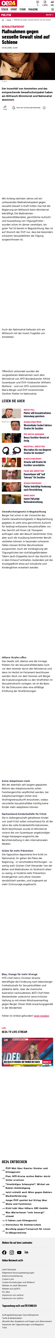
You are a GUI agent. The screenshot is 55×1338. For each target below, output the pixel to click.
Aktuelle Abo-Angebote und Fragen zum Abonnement (27, 1321)
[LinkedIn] (27, 1252)
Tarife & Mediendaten (12, 1318)
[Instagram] (12, 1252)
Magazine (33, 9)
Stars (23, 9)
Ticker (4, 9)
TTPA (4, 1328)
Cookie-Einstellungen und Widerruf (18, 1282)
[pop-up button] (44, 1062)
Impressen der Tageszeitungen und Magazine (23, 1324)
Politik (6, 15)
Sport (14, 9)
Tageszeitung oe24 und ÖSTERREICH (19, 1305)
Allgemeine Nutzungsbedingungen (18, 1273)
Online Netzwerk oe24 (12, 1260)
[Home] (3, 20)
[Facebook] (4, 1252)
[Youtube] (19, 1252)
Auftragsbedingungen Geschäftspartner (20, 1315)
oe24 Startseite (9, 1269)
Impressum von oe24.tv (12, 1298)
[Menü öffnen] (52, 9)
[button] (28, 1052)
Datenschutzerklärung (12, 1276)
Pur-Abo (6, 1292)
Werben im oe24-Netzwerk (14, 1285)
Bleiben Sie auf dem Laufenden (17, 1242)
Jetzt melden (41, 1016)
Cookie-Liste (8, 1279)
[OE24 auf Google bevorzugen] (44, 107)
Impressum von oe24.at (12, 1295)
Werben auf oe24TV (11, 1289)
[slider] (16, 1062)
